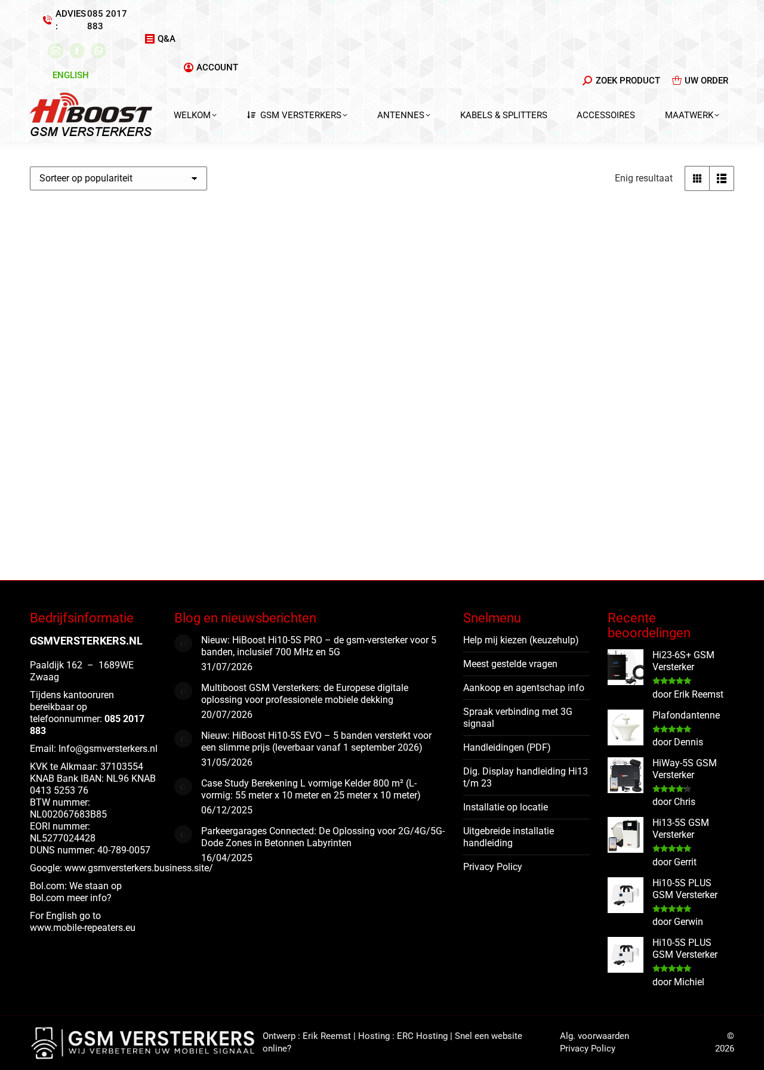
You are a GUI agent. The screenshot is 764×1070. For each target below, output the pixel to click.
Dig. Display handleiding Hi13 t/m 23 (525, 777)
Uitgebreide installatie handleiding (508, 837)
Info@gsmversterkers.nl (108, 748)
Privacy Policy (492, 866)
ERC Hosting (422, 1036)
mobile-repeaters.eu (94, 927)
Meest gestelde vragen (510, 664)
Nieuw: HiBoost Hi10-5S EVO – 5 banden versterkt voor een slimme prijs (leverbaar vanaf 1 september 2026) (316, 741)
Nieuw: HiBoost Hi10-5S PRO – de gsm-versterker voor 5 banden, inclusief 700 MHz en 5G (318, 646)
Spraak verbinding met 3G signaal (517, 717)
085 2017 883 (107, 20)
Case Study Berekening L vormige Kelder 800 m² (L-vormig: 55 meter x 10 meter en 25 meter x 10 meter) (311, 789)
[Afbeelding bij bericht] (183, 643)
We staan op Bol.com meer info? (76, 892)
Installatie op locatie (505, 807)
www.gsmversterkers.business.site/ (138, 868)
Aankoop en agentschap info (523, 687)
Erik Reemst (327, 1036)
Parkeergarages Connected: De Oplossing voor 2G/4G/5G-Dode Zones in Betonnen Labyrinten (323, 837)
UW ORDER (706, 80)
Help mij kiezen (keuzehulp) (521, 640)
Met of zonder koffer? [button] (81, 548)
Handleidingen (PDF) (507, 747)
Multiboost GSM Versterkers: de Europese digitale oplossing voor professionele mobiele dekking (304, 693)
